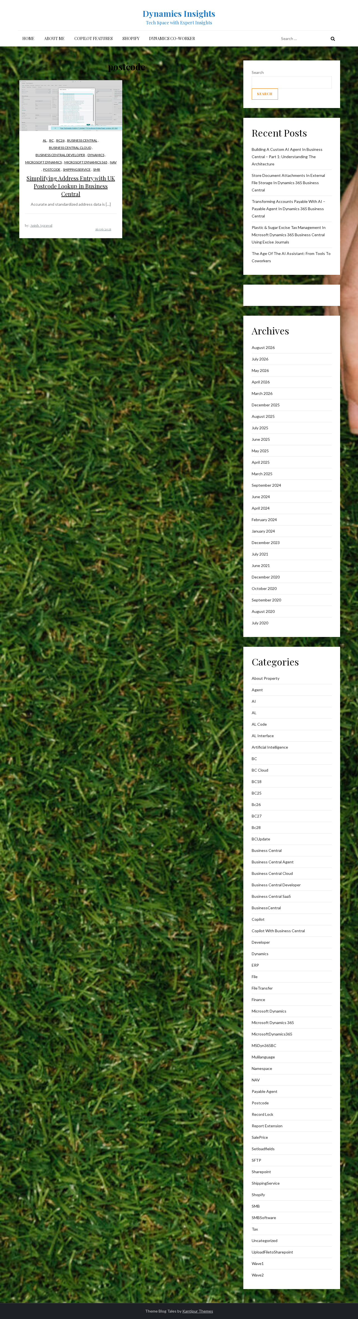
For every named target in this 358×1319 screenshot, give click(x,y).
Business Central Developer (60, 155)
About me (54, 38)
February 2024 (264, 519)
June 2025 (261, 439)
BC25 (257, 793)
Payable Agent (264, 1091)
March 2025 (262, 473)
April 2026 (261, 381)
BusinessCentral (266, 907)
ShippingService (77, 169)
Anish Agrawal (41, 225)
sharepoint (261, 1171)
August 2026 (263, 347)
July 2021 (260, 554)
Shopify (131, 38)
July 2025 (260, 427)
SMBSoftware (264, 1217)
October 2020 (264, 588)
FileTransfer (262, 988)
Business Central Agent (273, 861)
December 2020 (266, 577)
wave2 (258, 1275)
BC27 (257, 816)
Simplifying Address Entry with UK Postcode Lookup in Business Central (71, 186)
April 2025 (261, 462)
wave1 (258, 1263)
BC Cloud (260, 770)
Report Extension (267, 1125)
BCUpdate (261, 839)
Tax (255, 1229)
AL (45, 140)
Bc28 (256, 827)
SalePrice (260, 1137)
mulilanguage (263, 1057)
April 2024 (261, 508)
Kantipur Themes (197, 1311)
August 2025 (263, 416)
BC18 (257, 781)
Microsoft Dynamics (43, 162)
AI (254, 701)
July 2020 (260, 622)
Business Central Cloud (70, 148)
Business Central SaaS (271, 896)
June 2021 (261, 565)
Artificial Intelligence (270, 747)
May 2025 (260, 450)
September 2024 (266, 485)
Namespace (262, 1068)
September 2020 (266, 600)
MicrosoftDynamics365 (272, 1034)
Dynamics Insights (179, 13)
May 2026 (260, 370)
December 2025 (266, 404)
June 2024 (261, 496)
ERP (255, 965)
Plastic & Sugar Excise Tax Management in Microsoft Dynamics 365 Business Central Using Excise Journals (289, 234)
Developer (261, 942)
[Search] (333, 38)
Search (258, 72)
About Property (265, 678)
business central (82, 140)
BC (51, 140)
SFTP (256, 1160)
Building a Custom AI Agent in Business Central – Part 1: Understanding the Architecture (287, 156)
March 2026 (262, 393)
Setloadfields (263, 1148)
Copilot (258, 919)
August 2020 (263, 611)
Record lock (262, 1114)
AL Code (259, 724)
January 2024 (263, 531)
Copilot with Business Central (278, 930)
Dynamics (96, 155)
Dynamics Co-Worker (172, 38)
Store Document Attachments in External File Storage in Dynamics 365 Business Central (288, 182)
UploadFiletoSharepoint (272, 1252)
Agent (257, 689)
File (255, 976)
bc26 (60, 140)
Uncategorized (264, 1240)
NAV (113, 162)
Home (28, 38)
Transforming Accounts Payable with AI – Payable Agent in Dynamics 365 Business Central (288, 208)
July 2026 (260, 359)
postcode (51, 169)
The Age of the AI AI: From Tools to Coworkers (291, 257)
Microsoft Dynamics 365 (85, 162)
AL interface (263, 735)
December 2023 (266, 542)
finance (258, 999)
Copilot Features (93, 38)
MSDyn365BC (264, 1045)
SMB (96, 169)
